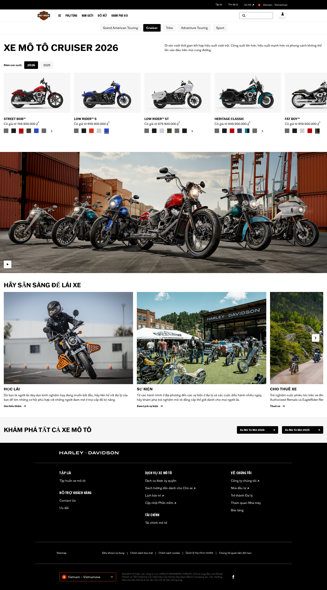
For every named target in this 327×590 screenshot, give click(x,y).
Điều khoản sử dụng (113, 552)
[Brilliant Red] (21, 130)
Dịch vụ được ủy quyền (160, 481)
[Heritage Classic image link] (248, 93)
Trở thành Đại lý (242, 495)
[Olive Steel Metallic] (28, 130)
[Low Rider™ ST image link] (177, 93)
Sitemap (61, 552)
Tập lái (219, 4)
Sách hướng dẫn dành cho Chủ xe (169, 488)
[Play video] (7, 264)
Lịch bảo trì (153, 495)
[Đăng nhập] (282, 15)
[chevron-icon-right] (52, 131)
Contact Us (67, 500)
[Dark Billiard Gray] (6, 130)
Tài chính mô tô (156, 523)
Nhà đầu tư (238, 488)
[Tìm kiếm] (256, 15)
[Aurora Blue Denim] (36, 130)
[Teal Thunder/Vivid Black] (247, 130)
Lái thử (247, 4)
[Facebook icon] (233, 577)
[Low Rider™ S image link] (107, 93)
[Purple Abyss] (239, 130)
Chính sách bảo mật (141, 552)
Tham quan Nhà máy (246, 503)
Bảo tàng (237, 510)
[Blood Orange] (91, 130)
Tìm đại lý (233, 4)
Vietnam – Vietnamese (275, 4)
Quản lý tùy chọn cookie (199, 552)
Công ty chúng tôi (243, 481)
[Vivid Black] (13, 130)
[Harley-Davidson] (99, 452)
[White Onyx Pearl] (99, 130)
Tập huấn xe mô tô (72, 481)
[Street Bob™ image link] (37, 93)
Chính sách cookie (169, 552)
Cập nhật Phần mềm (159, 503)
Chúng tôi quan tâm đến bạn (235, 552)
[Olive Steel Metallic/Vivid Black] (317, 130)
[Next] (319, 103)
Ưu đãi (64, 508)
